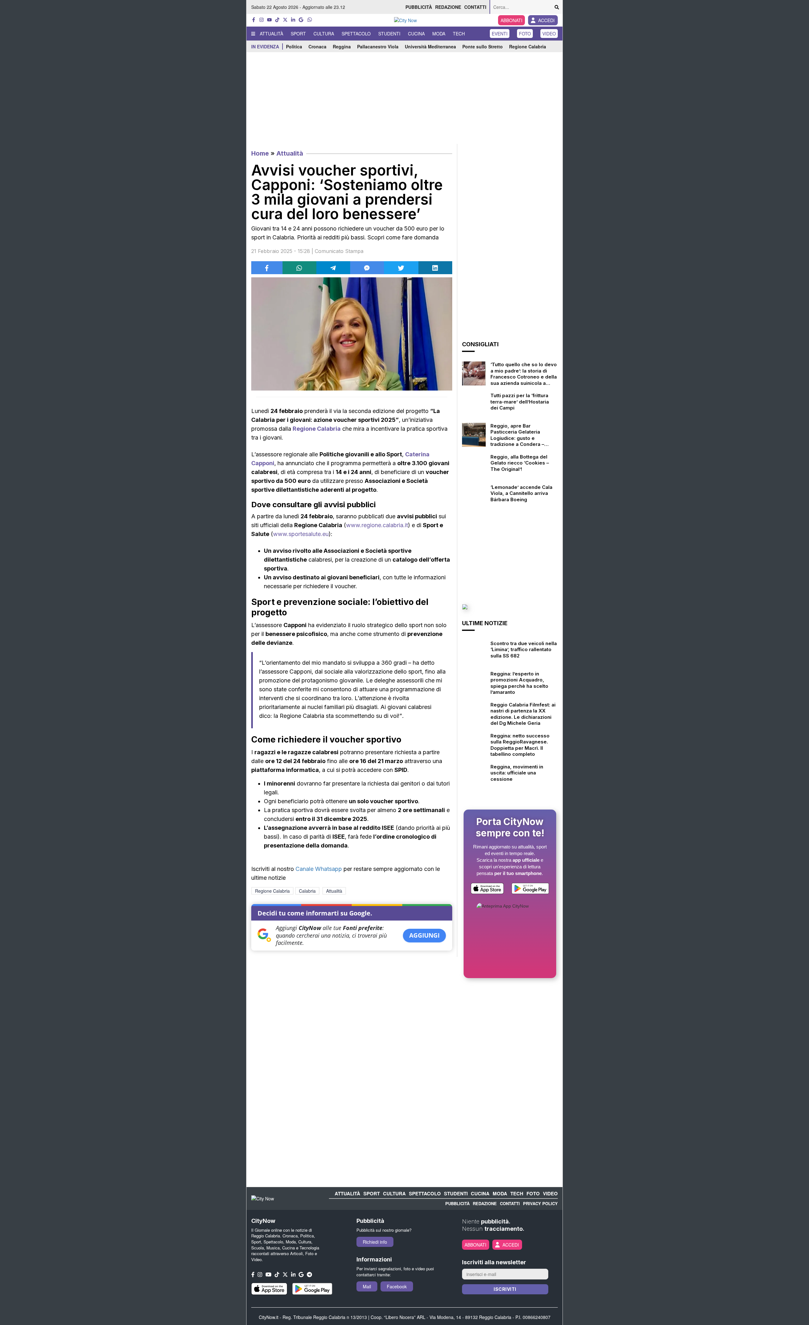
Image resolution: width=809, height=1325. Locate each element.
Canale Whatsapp (318, 869)
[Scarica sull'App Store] (487, 890)
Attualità (271, 33)
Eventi (500, 33)
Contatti (475, 7)
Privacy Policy (540, 1203)
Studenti (389, 33)
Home (260, 153)
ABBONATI (511, 20)
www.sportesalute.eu (301, 534)
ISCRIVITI (505, 1289)
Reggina (342, 46)
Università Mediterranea (430, 46)
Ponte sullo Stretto (482, 46)
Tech (459, 33)
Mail (367, 1286)
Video (549, 33)
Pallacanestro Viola (377, 46)
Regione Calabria (527, 46)
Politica (294, 46)
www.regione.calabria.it (377, 525)
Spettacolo (356, 33)
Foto (525, 33)
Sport (298, 33)
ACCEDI (546, 20)
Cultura (323, 33)
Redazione (448, 7)
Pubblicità (418, 7)
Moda (438, 33)
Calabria (307, 891)
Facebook (397, 1286)
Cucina (416, 33)
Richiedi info (375, 1242)
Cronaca (317, 46)
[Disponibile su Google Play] (530, 890)
